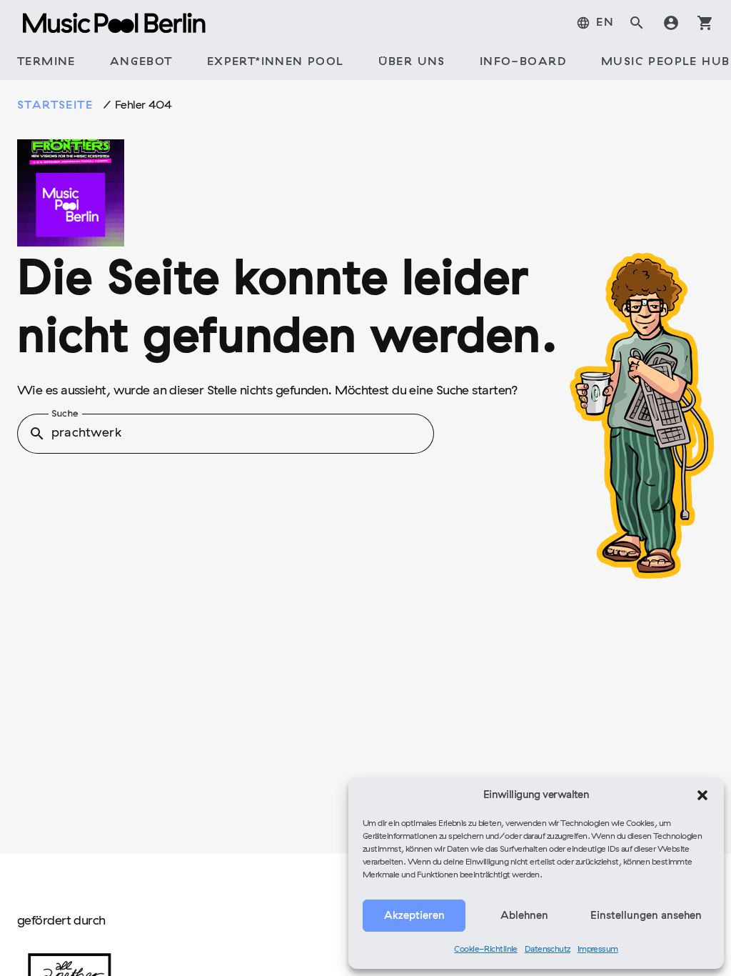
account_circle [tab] (671, 22)
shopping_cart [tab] (705, 22)
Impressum (598, 949)
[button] (702, 795)
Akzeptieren (414, 916)
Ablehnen (524, 916)
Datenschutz (547, 949)
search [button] (37, 433)
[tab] (595, 23)
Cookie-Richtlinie (486, 949)
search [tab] (636, 22)
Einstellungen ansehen (646, 916)
